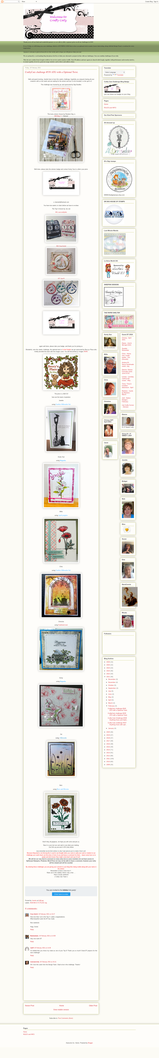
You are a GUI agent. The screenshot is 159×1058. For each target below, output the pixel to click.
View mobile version (61, 1010)
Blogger (90, 1043)
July (109, 691)
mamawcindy (34, 962)
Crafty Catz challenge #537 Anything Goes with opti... (117, 723)
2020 (108, 732)
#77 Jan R (61, 278)
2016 (108, 744)
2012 (108, 756)
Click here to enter (61, 894)
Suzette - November (125, 349)
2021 (108, 677)
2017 (108, 741)
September (112, 688)
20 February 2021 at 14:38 (42, 948)
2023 (108, 671)
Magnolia (63, 460)
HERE (86, 351)
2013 (108, 753)
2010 (108, 761)
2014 (108, 750)
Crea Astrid (34, 914)
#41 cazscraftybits (61, 212)
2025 (108, 665)
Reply (32, 929)
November (112, 682)
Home (61, 1006)
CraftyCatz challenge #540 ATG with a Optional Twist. (117, 709)
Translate (120, 75)
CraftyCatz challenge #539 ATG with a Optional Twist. (117, 714)
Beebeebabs (34, 936)
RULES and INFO (110, 107)
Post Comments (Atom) (65, 1018)
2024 (108, 668)
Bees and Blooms (63, 789)
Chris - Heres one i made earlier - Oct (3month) (126, 356)
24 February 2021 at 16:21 (48, 962)
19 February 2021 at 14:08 (47, 936)
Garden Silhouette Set (63, 404)
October (111, 685)
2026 (108, 662)
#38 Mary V (58, 116)
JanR (32, 948)
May (110, 697)
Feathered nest (63, 625)
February (111, 706)
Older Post (93, 1006)
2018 (108, 738)
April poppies (63, 515)
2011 (108, 758)
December (112, 679)
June (110, 694)
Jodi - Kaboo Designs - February (126, 399)
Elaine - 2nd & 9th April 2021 (127, 344)
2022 (108, 674)
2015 (108, 747)
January (111, 728)
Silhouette (63, 738)
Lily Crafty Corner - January (128, 406)
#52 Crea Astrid (61, 246)
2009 (108, 764)
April (110, 700)
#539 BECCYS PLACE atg (38, 903)
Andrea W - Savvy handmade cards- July (128, 364)
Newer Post (29, 1006)
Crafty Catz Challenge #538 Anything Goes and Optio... (118, 719)
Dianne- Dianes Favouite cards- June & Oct (127, 371)
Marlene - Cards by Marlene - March (127, 392)
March (110, 703)
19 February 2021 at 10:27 (46, 914)
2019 (108, 735)
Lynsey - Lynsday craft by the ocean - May (128, 378)
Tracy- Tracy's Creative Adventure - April (127, 385)
